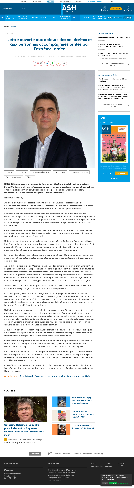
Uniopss (9, 172)
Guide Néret (37, 2)
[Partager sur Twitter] (40, 63)
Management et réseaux (65, 17)
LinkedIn (77, 453)
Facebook (67, 453)
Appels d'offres (96, 1)
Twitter (57, 453)
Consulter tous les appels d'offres (113, 105)
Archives (114, 178)
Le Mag (93, 17)
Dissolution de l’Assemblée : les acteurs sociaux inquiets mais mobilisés (55, 376)
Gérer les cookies (121, 464)
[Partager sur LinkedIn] (46, 63)
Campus (50, 1)
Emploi (93, 463)
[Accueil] (2, 17)
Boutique (24, 2)
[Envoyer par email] (58, 63)
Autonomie (34, 18)
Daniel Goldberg (13, 177)
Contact (110, 2)
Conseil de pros (118, 17)
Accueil (6, 27)
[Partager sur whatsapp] (52, 63)
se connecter (127, 10)
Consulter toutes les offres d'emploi (113, 64)
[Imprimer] (64, 63)
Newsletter (105, 10)
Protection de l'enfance (22, 17)
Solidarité (22, 172)
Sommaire (107, 173)
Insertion (44, 18)
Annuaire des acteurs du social (70, 2)
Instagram (87, 453)
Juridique (54, 18)
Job (109, 18)
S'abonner (116, 9)
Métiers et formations (10, 17)
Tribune (30, 177)
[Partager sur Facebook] (35, 63)
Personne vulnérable (41, 172)
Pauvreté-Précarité (79, 172)
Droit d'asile (60, 172)
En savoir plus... (123, 483)
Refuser (105, 483)
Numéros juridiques (102, 17)
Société (75, 18)
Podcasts (85, 18)
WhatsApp (98, 453)
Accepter (113, 483)
